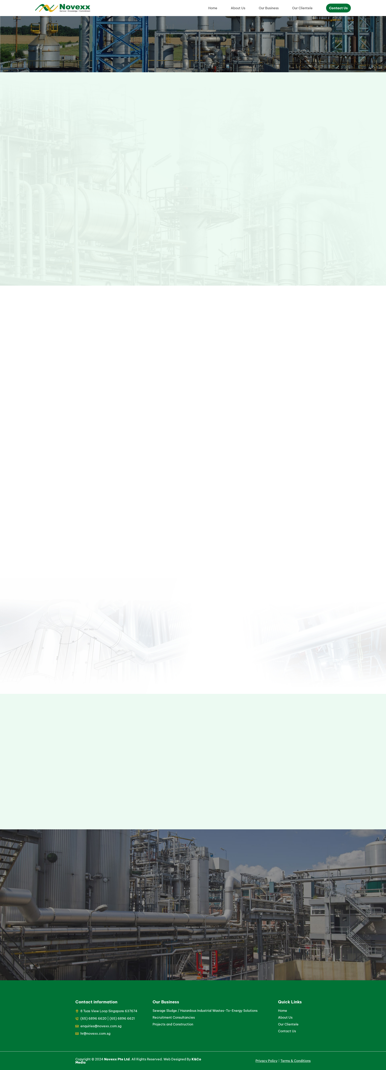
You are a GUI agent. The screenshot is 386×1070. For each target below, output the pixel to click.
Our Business (269, 8)
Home (212, 8)
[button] (153, 761)
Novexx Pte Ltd (117, 1059)
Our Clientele (302, 8)
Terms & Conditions (295, 1061)
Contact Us (338, 8)
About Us (238, 8)
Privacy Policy (266, 1061)
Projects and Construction (173, 1024)
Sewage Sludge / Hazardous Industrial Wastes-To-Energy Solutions (205, 1011)
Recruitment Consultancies (174, 1017)
